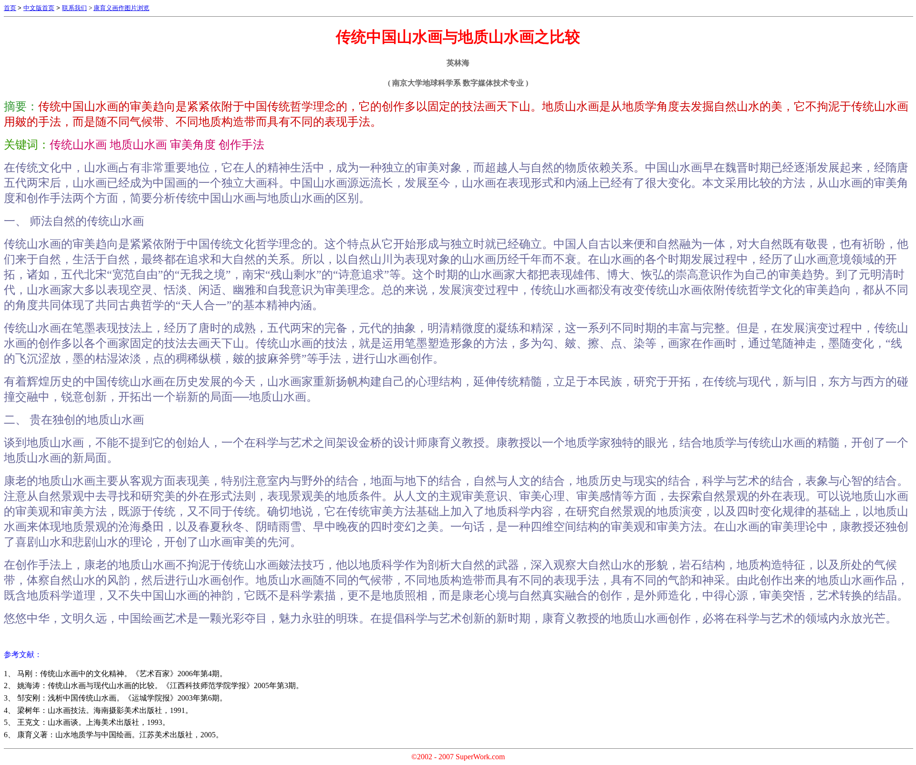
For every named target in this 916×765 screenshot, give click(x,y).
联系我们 (74, 7)
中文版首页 (38, 7)
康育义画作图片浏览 (121, 7)
